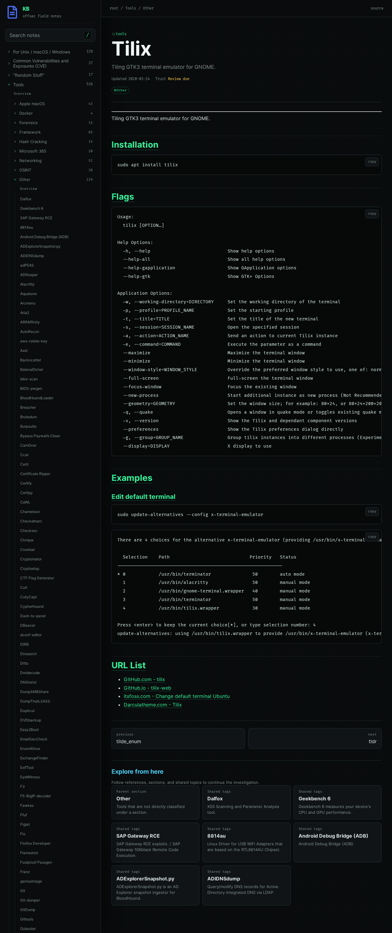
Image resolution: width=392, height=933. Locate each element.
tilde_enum (128, 738)
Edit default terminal (143, 496)
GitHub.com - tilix (144, 679)
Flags (122, 196)
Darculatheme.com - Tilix (153, 705)
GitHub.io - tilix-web (147, 688)
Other (148, 8)
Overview (22, 94)
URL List (128, 665)
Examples (132, 478)
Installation (134, 144)
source (377, 8)
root (114, 8)
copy (372, 162)
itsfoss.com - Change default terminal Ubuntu (177, 696)
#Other (120, 90)
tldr (372, 738)
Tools (130, 8)
